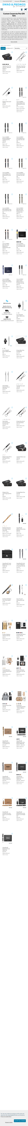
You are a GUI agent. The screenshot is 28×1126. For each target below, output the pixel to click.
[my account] (22, 9)
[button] (7, 1)
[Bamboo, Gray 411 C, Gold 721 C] (6, 526)
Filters (3, 48)
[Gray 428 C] (8, 64)
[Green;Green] (3, 64)
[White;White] (5, 100)
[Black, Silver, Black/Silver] (25, 64)
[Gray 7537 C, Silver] (20, 384)
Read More (14, 41)
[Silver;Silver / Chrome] (17, 64)
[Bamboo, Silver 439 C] (5, 526)
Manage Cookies (8, 1122)
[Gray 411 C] (8, 419)
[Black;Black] (6, 100)
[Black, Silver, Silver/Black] (19, 64)
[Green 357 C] (19, 384)
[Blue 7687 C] (6, 419)
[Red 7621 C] (5, 455)
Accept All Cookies (20, 1120)
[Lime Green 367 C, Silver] (22, 64)
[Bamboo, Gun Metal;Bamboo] (3, 526)
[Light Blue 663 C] (5, 242)
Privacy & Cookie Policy (6, 1116)
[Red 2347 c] (9, 419)
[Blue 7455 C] (6, 64)
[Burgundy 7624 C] (5, 64)
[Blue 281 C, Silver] (23, 64)
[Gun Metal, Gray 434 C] (19, 100)
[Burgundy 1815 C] (22, 384)
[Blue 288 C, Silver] (20, 64)
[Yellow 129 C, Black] (17, 242)
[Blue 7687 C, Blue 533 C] (19, 242)
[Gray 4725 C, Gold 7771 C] (20, 242)
